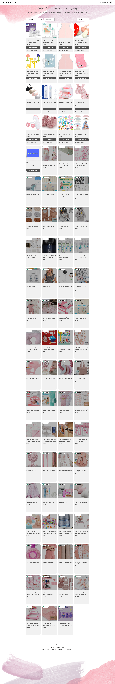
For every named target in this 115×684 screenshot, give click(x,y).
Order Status (53, 649)
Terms (74, 651)
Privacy (71, 651)
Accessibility (66, 651)
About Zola (44, 649)
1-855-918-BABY (104, 2)
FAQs (48, 649)
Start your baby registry (44, 651)
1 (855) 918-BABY (70, 649)
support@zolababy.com (61, 649)
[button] (33, 31)
